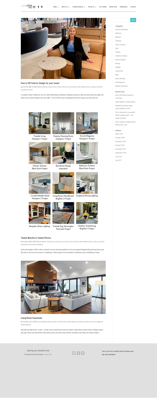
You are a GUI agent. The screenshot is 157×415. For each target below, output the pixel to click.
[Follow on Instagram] (74, 353)
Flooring (64, 87)
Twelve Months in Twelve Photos (36, 238)
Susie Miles (25, 87)
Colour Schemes (57, 87)
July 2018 (118, 157)
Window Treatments (38, 244)
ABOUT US (65, 7)
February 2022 (120, 145)
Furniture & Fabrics (72, 87)
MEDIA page (113, 7)
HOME (55, 7)
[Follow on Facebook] (78, 353)
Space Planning (28, 90)
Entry (62, 242)
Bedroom (45, 87)
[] (44, 8)
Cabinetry (50, 87)
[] (49, 8)
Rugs (22, 90)
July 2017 (118, 161)
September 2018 (120, 153)
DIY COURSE (103, 7)
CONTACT (133, 7)
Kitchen (88, 87)
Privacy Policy (48, 354)
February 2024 (120, 138)
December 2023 (120, 142)
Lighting (93, 87)
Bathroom (40, 87)
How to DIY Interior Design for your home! (40, 83)
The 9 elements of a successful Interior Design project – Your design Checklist (125, 115)
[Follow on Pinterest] (82, 353)
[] (39, 8)
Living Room (99, 87)
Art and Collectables (42, 322)
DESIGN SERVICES (78, 7)
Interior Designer (81, 87)
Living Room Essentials (31, 318)
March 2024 (119, 134)
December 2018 (120, 149)
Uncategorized (99, 322)
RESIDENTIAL (124, 7)
